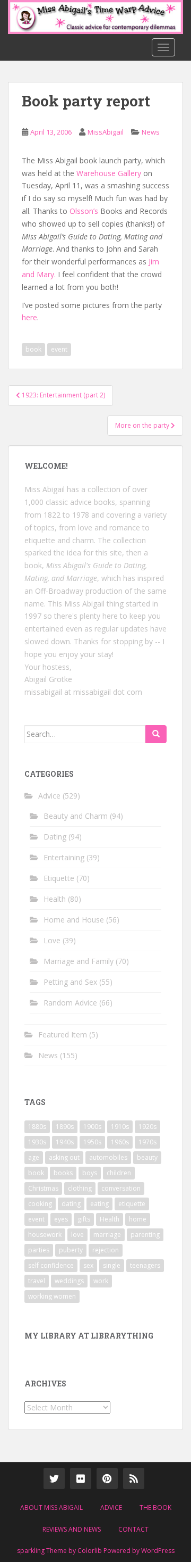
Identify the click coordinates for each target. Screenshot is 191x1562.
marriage (107, 1234)
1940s (65, 1141)
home (137, 1219)
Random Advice (70, 1003)
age (33, 1157)
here (29, 317)
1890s (65, 1126)
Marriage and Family (79, 961)
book (33, 349)
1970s (147, 1141)
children (119, 1172)
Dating (55, 837)
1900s (92, 1126)
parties (38, 1249)
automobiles (108, 1157)
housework (45, 1234)
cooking (40, 1203)
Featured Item (62, 1034)
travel (36, 1280)
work (100, 1280)
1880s (37, 1126)
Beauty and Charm (76, 816)
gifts (83, 1219)
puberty (71, 1249)
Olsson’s (84, 211)
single (111, 1265)
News (151, 132)
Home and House (74, 920)
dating (71, 1203)
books (63, 1172)
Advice (49, 796)
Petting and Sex (70, 982)
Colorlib (89, 1550)
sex (88, 1265)
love (77, 1234)
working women (52, 1296)
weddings (69, 1280)
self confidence (51, 1265)
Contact (133, 1529)
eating (99, 1203)
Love (52, 940)
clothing (80, 1188)
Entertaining (64, 857)
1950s (92, 1141)
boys (89, 1172)
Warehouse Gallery (108, 173)
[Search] (156, 734)
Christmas (43, 1188)
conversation (121, 1188)
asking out (64, 1157)
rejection (105, 1249)
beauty (147, 1157)
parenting (145, 1234)
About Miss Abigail (51, 1507)
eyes (61, 1219)
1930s (37, 1141)
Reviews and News (71, 1529)
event (59, 349)
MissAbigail (106, 132)
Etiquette (59, 878)
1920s (147, 1126)
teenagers (145, 1265)
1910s (120, 1126)
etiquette (131, 1203)
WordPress (158, 1550)
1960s (120, 1141)
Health (55, 899)
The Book (155, 1507)
